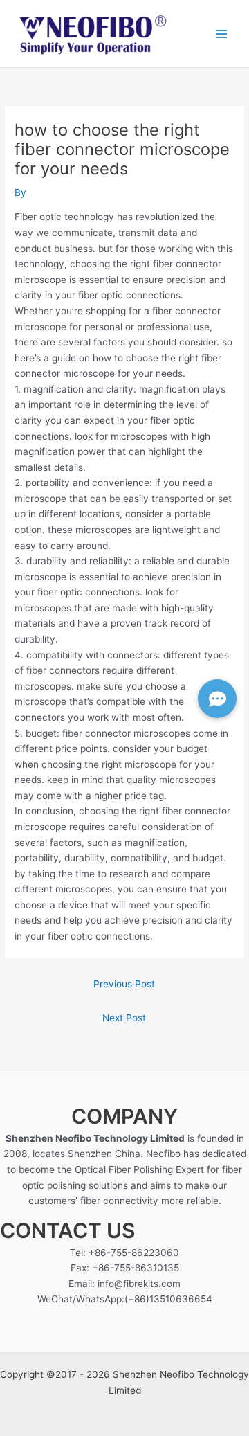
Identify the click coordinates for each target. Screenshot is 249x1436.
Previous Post (124, 983)
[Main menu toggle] (221, 33)
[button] (217, 698)
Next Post (124, 1017)
